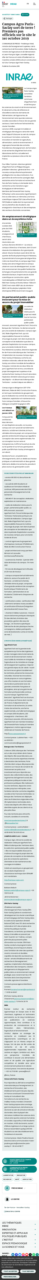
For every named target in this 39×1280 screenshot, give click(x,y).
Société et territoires (11, 14)
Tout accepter (10, 1271)
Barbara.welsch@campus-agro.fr (17, 890)
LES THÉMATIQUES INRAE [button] (11, 1224)
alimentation (8, 1175)
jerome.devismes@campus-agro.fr (18, 899)
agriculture (27, 1179)
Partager (9, 18)
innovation (21, 1175)
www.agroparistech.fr (17, 734)
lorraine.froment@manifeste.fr (23, 989)
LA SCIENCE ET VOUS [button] (13, 1246)
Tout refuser (28, 1271)
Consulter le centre (12, 1211)
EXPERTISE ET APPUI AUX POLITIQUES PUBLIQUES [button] (15, 1234)
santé (17, 1179)
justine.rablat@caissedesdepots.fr (17, 830)
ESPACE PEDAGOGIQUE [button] (14, 1243)
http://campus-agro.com (14, 880)
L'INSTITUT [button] (7, 1239)
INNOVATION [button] (9, 1229)
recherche (7, 1179)
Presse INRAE (17, 1188)
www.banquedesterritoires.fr (15, 820)
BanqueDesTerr (12, 823)
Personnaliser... (10, 1277)
